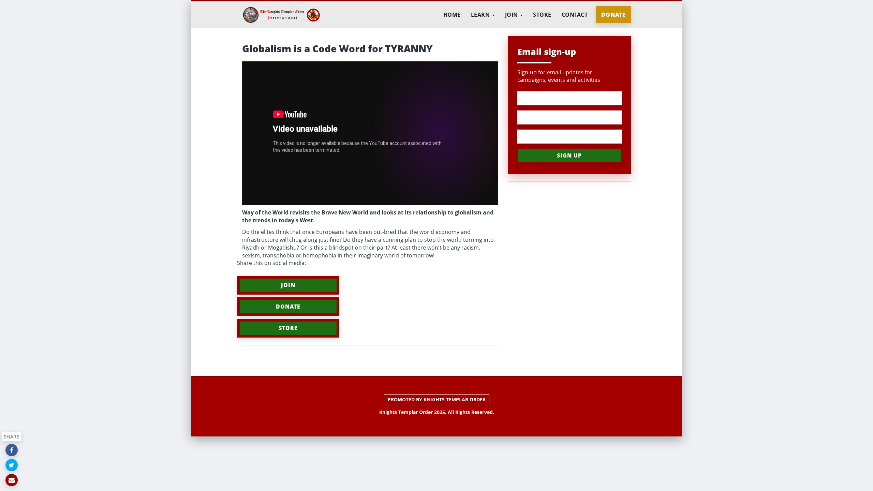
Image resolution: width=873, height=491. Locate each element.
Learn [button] (481, 14)
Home (452, 14)
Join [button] (512, 14)
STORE (288, 328)
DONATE (288, 306)
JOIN (288, 285)
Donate (613, 14)
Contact (575, 14)
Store (542, 14)
